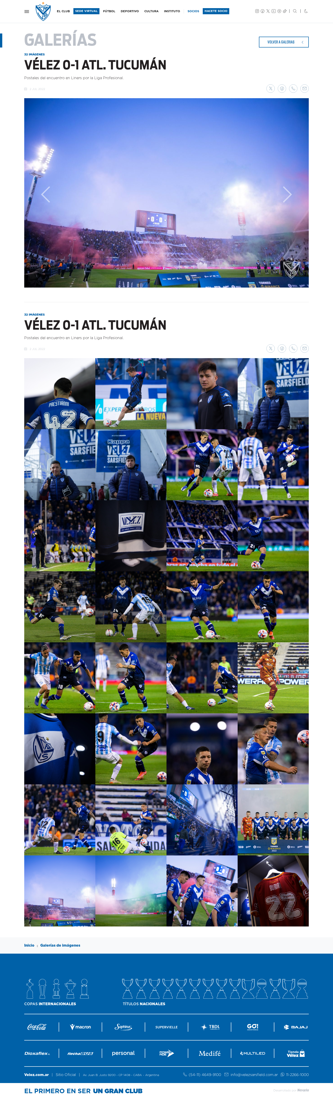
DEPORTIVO (130, 11)
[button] (270, 88)
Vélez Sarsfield (43, 11)
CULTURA (151, 11)
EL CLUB (63, 11)
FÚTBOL (109, 11)
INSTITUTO (172, 11)
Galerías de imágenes (60, 945)
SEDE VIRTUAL (86, 11)
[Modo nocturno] (302, 11)
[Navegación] (27, 11)
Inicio (29, 945)
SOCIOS (193, 11)
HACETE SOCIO (216, 11)
